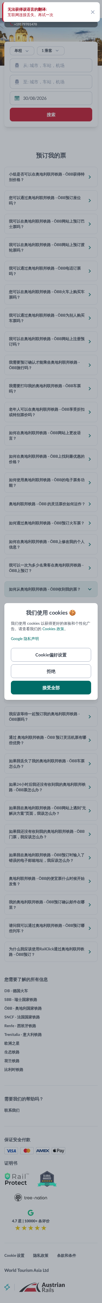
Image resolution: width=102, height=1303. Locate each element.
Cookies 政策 (53, 628)
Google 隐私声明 (25, 638)
